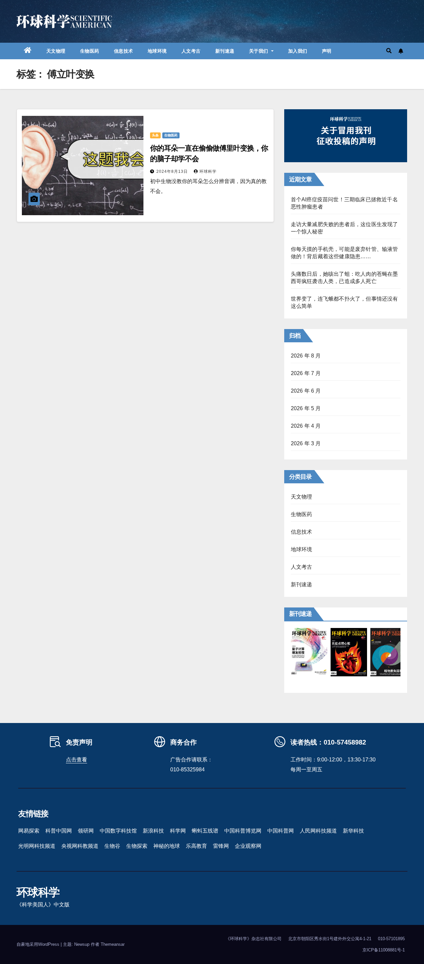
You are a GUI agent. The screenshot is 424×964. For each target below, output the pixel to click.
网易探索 (28, 831)
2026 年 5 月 (306, 408)
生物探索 (136, 846)
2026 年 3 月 (306, 443)
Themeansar (113, 944)
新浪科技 (153, 831)
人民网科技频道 (318, 831)
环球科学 (208, 171)
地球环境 (157, 51)
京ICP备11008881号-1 (383, 949)
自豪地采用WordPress (39, 944)
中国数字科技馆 (118, 831)
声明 (327, 51)
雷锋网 (221, 846)
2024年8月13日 (172, 171)
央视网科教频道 (79, 846)
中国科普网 (280, 831)
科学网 (178, 831)
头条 (155, 135)
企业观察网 (248, 846)
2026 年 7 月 (306, 373)
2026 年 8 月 (306, 356)
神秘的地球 (166, 846)
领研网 (86, 831)
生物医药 (89, 51)
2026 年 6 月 (306, 391)
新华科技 (353, 831)
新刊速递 (225, 51)
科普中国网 (58, 831)
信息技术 (123, 51)
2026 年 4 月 (306, 426)
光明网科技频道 (36, 846)
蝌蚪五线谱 (205, 831)
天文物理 (56, 51)
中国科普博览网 (242, 831)
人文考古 (191, 51)
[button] (389, 51)
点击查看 (76, 759)
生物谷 (112, 846)
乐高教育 (196, 846)
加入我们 (297, 51)
